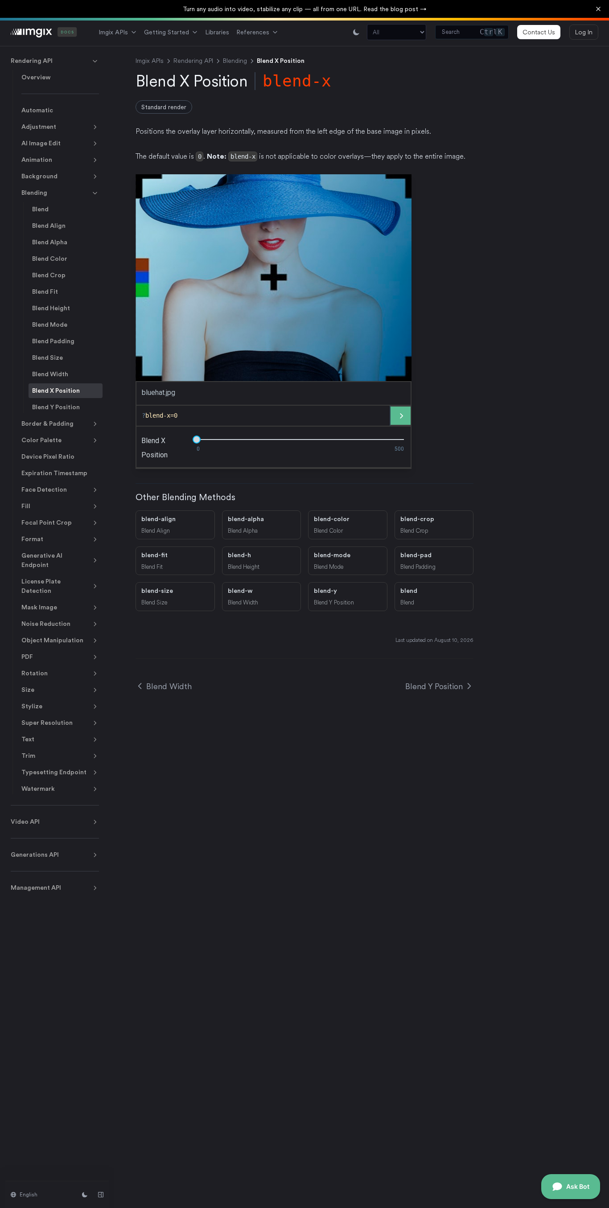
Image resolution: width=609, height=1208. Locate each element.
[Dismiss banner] (598, 9)
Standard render (163, 107)
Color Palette (41, 440)
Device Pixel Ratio (47, 456)
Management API (36, 887)
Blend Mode (49, 324)
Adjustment (38, 126)
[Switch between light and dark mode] (356, 32)
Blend (40, 209)
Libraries (217, 32)
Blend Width (50, 374)
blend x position (154, 447)
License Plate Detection (41, 586)
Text (27, 739)
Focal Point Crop (46, 522)
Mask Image (39, 607)
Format (32, 538)
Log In (584, 32)
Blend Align (49, 225)
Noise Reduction (45, 623)
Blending (34, 192)
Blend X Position (56, 390)
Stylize (31, 706)
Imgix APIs (113, 32)
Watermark (38, 788)
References (252, 32)
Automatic (37, 110)
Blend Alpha (49, 242)
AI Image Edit (41, 143)
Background (39, 176)
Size (27, 689)
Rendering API (32, 60)
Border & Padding (47, 423)
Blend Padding (53, 341)
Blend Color (49, 258)
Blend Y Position (56, 407)
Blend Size (47, 357)
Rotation (34, 673)
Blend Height (51, 308)
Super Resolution (47, 722)
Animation (36, 159)
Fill (25, 505)
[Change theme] (84, 1194)
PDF (27, 656)
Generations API (35, 854)
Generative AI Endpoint (41, 560)
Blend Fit (45, 291)
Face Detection (44, 489)
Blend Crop (49, 275)
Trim (28, 755)
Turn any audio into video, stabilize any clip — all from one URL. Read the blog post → (304, 8)
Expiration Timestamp (54, 473)
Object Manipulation (52, 640)
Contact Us (539, 32)
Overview (36, 77)
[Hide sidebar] (101, 1194)
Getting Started (166, 32)
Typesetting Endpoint (53, 772)
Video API (25, 821)
